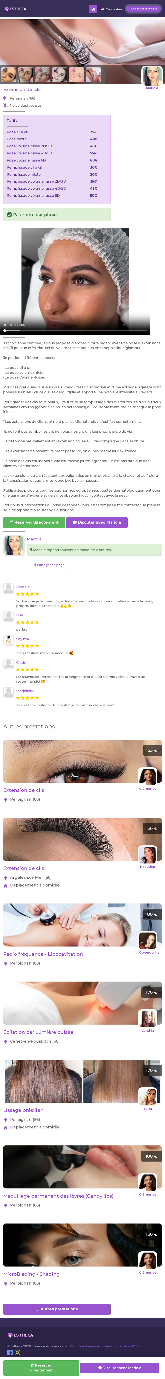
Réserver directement (36, 522)
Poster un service (142, 8)
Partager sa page (50, 565)
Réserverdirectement (41, 1367)
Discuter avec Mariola (99, 522)
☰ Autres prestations (57, 1309)
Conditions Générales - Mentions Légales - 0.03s (105, 1346)
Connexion (114, 9)
